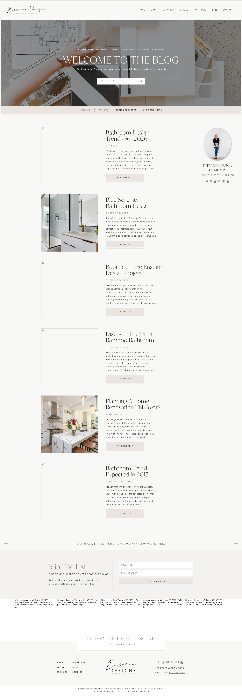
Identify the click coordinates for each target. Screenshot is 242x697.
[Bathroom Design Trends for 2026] (69, 155)
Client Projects (117, 213)
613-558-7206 (177, 673)
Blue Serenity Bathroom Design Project (128, 206)
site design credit (154, 689)
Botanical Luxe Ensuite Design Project (134, 270)
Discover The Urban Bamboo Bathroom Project (131, 340)
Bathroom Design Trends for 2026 (128, 135)
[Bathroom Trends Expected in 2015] (69, 491)
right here (158, 543)
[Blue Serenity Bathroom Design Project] (69, 223)
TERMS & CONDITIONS (132, 689)
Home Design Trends (119, 482)
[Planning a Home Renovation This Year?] (69, 424)
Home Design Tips (117, 415)
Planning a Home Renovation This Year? (133, 404)
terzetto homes (129, 692)
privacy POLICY (112, 689)
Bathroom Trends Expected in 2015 (128, 471)
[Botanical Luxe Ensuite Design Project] (69, 290)
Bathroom (112, 146)
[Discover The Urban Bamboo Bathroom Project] (69, 357)
